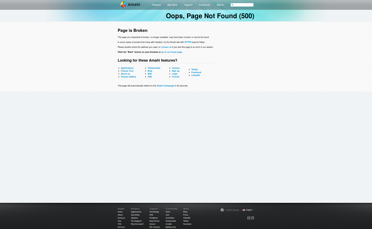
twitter (252, 218)
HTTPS (188, 42)
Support (188, 5)
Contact (176, 67)
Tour (119, 221)
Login (175, 73)
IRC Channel (155, 227)
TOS (119, 224)
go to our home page (171, 51)
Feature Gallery (128, 76)
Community (204, 5)
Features (156, 5)
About (120, 214)
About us (125, 73)
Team (168, 211)
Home (120, 211)
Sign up (176, 70)
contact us (166, 46)
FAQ (150, 76)
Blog (150, 70)
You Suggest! (136, 221)
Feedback (154, 218)
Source (152, 224)
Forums (175, 76)
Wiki (150, 73)
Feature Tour (127, 70)
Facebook (196, 72)
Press (185, 214)
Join (167, 214)
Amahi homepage (165, 85)
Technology (154, 211)
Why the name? (137, 224)
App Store (172, 5)
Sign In (220, 5)
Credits (169, 224)
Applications (127, 67)
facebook (249, 218)
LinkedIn (195, 75)
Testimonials (154, 67)
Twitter (194, 69)
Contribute (170, 218)
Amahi (131, 4)
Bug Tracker (155, 221)
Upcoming (135, 214)
